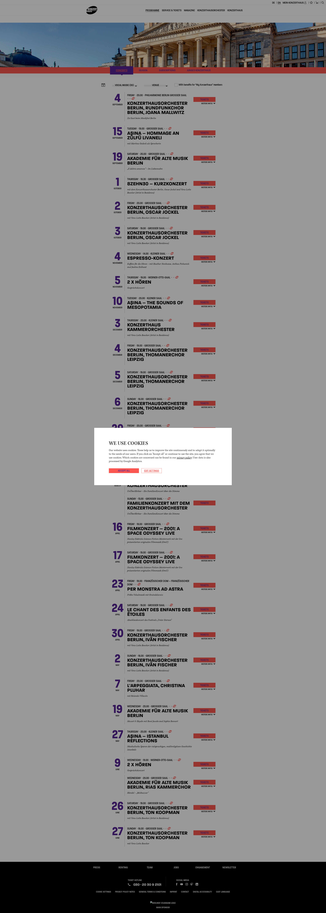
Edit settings (151, 470)
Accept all (124, 470)
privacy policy (184, 457)
